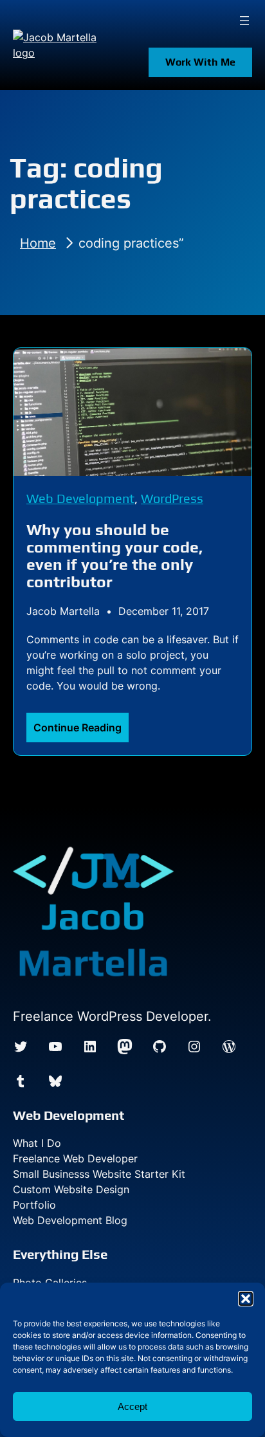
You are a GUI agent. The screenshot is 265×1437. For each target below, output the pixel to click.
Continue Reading (81, 731)
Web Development (80, 498)
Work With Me (200, 62)
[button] (245, 1298)
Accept (132, 1406)
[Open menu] (244, 20)
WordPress (172, 498)
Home (38, 243)
